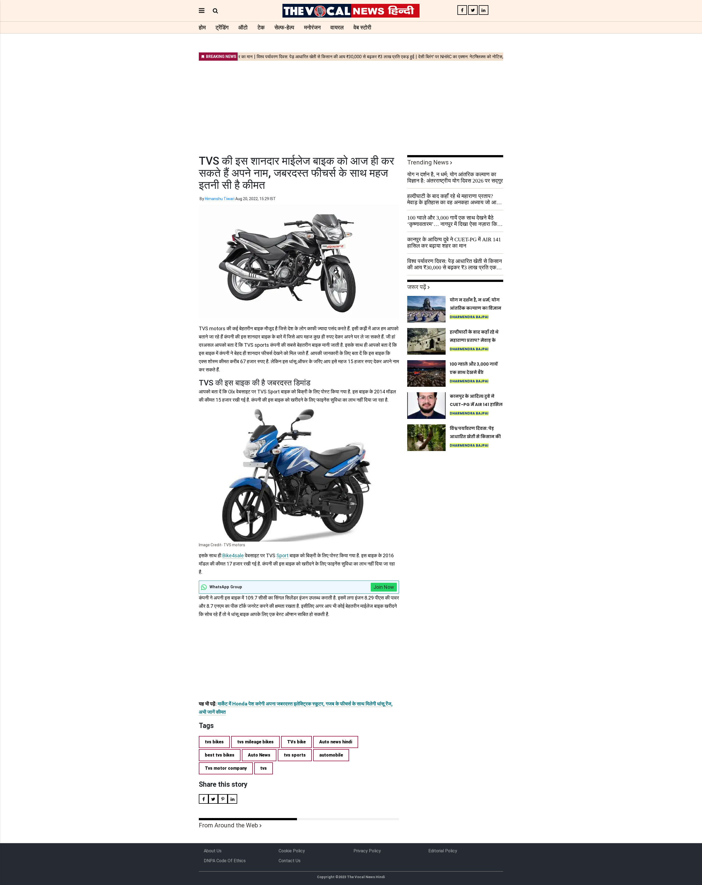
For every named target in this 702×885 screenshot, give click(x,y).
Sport (282, 555)
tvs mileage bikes (255, 741)
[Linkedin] (483, 10)
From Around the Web (228, 825)
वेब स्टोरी (362, 27)
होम (202, 27)
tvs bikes (214, 741)
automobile (331, 755)
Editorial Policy (442, 850)
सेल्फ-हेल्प (284, 27)
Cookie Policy (292, 850)
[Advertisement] (351, 104)
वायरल (337, 27)
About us (213, 850)
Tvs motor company (226, 768)
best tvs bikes (219, 755)
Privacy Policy (367, 850)
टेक (261, 27)
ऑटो (243, 27)
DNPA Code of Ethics (225, 860)
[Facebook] (462, 10)
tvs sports (295, 755)
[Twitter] (473, 10)
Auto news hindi (335, 741)
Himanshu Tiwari (219, 199)
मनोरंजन (312, 27)
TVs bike (296, 741)
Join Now (383, 587)
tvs (263, 768)
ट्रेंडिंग (222, 27)
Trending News (428, 162)
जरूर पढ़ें (416, 287)
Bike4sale (233, 555)
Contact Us (290, 860)
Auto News (259, 755)
